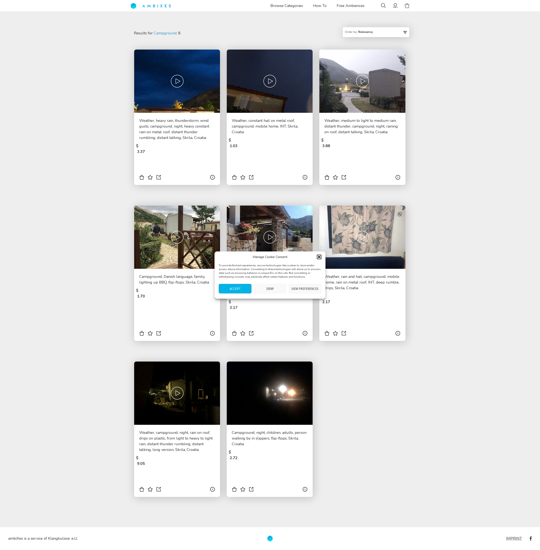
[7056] (234, 490)
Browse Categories (286, 5)
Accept (235, 288)
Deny (270, 288)
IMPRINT (514, 538)
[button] (319, 257)
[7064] (327, 334)
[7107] (142, 334)
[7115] (327, 178)
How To (320, 5)
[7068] (234, 334)
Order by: (359, 32)
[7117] (234, 178)
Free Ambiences (350, 5)
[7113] (142, 178)
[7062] (142, 490)
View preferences (305, 288)
